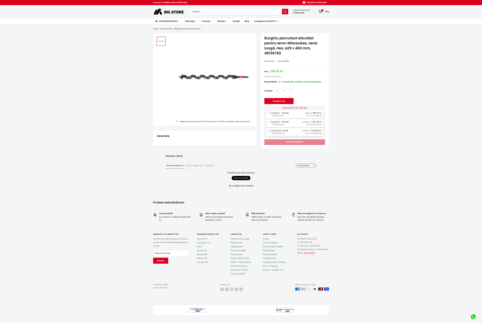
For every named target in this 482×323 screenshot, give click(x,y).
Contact (266, 239)
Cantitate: (268, 91)
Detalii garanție (237, 247)
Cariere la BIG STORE (240, 258)
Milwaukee (269, 61)
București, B (202, 239)
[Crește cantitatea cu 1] (290, 90)
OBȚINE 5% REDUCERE (317, 3)
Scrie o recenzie (241, 178)
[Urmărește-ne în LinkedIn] (241, 289)
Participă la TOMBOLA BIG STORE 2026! (170, 3)
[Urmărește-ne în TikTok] (236, 289)
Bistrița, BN (201, 250)
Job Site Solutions (270, 243)
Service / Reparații (270, 266)
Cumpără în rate (269, 258)
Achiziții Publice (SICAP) (273, 247)
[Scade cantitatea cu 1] (277, 90)
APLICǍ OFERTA (294, 142)
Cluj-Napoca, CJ (204, 243)
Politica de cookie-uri (239, 266)
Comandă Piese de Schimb (274, 262)
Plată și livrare (236, 243)
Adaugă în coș (279, 101)
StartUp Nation (269, 250)
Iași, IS (200, 247)
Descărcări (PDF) (238, 274)
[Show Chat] (473, 316)
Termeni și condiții (238, 250)
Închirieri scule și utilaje (240, 239)
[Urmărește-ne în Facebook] (222, 289)
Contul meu (298, 13)
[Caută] (285, 11)
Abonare (160, 261)
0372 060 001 (309, 253)
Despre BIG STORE (239, 270)
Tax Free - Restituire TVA (273, 270)
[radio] (294, 114)
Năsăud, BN (202, 258)
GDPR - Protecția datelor (241, 262)
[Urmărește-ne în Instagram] (227, 289)
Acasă (155, 29)
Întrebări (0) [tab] (210, 166)
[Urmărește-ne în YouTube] (231, 289)
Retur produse (236, 254)
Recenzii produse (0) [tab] (175, 166)
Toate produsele (166, 29)
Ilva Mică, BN (202, 262)
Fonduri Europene (270, 254)
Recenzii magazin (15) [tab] (194, 166)
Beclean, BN (202, 254)
